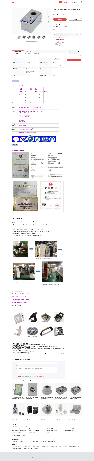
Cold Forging (21, 441)
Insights (72, 453)
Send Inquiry (60, 19)
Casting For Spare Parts (62, 446)
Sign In (54, 46)
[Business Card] (80, 55)
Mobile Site (68, 453)
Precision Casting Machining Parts (73, 446)
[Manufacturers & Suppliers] (17, 2)
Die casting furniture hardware (34, 430)
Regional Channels (58, 453)
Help (64, 5)
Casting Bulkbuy (36, 448)
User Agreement (52, 457)
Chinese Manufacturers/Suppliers (35, 453)
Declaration (57, 457)
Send (19, 376)
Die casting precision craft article (52, 430)
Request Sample (71, 22)
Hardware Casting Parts (53, 446)
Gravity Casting (15, 441)
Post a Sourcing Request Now (39, 376)
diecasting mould (32, 432)
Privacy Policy (61, 457)
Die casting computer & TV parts (69, 430)
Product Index (64, 453)
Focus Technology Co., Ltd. (40, 457)
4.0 (70, 53)
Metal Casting (27, 441)
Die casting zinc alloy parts (33, 428)
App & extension (70, 5)
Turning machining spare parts (16, 432)
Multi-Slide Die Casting (51, 441)
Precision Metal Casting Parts (17, 448)
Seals (48, 432)
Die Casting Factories (44, 446)
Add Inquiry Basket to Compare (31, 41)
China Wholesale (43, 453)
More (12, 450)
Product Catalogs (25, 426)
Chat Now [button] (75, 19)
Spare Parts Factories (36, 446)
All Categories (15, 5)
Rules (81, 5)
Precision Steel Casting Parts (28, 448)
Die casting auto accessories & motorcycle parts (72, 428)
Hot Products (23, 453)
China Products (28, 453)
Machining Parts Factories (26, 446)
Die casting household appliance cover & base (19, 430)
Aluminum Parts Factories (16, 446)
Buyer (60, 5)
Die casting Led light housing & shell (52, 428)
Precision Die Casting (43, 441)
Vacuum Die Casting (34, 441)
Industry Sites (53, 453)
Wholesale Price (48, 453)
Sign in (81, 2)
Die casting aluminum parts (16, 428)
